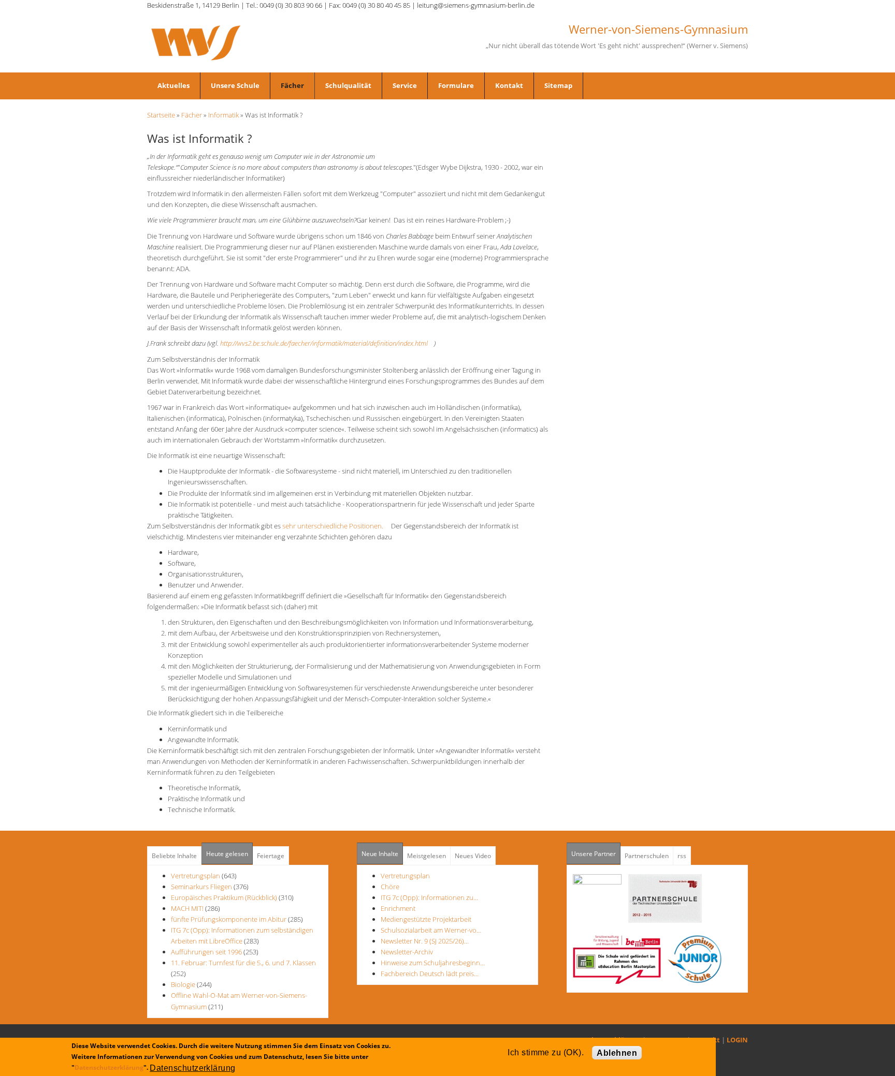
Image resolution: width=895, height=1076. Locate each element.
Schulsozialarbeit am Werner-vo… (431, 930)
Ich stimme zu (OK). (546, 1052)
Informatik (223, 115)
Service (405, 85)
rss (681, 855)
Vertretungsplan (195, 875)
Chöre (390, 886)
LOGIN (737, 1039)
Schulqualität (348, 85)
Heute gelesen (227, 853)
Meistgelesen (426, 855)
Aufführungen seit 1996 (206, 951)
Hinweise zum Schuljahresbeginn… (433, 962)
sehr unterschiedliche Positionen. (335, 525)
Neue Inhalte (380, 853)
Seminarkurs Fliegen (201, 886)
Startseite (161, 115)
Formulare (456, 85)
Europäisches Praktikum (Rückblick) (224, 897)
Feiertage (270, 855)
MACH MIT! (187, 908)
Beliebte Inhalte (174, 855)
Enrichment (398, 908)
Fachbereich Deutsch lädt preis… (430, 973)
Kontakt (509, 85)
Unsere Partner (595, 853)
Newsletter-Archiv (407, 951)
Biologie (183, 984)
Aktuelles (173, 85)
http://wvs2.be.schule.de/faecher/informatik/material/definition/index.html (327, 343)
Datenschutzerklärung (109, 1067)
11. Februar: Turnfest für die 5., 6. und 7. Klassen (243, 962)
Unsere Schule (235, 85)
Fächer (292, 85)
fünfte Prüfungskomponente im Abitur (228, 919)
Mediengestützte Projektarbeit (426, 919)
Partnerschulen (647, 855)
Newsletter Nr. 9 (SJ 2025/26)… (425, 941)
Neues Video (473, 855)
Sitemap (558, 85)
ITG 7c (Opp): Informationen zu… (429, 897)
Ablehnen (617, 1053)
